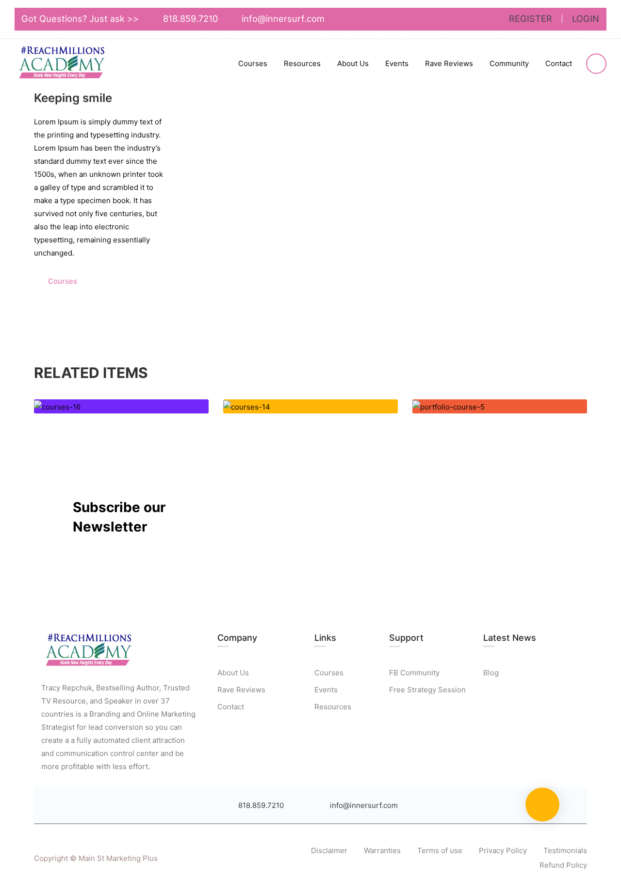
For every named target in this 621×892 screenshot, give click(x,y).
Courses (252, 63)
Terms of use (439, 850)
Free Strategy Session (427, 689)
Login (585, 19)
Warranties (382, 850)
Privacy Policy (503, 850)
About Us (353, 63)
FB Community (414, 672)
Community (509, 63)
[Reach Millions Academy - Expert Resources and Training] (63, 64)
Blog (491, 672)
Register (530, 19)
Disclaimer (329, 850)
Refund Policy (563, 865)
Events (397, 63)
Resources (302, 63)
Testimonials (565, 850)
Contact (558, 63)
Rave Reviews (449, 63)
